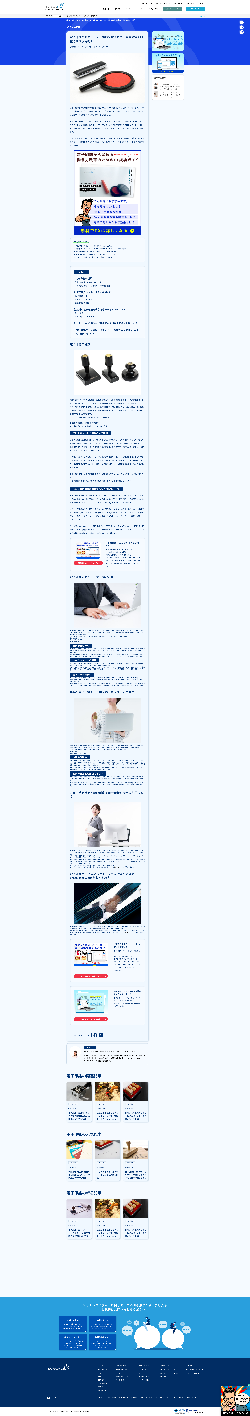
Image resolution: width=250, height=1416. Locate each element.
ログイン (200, 3)
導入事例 (117, 9)
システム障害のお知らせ (193, 1373)
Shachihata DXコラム (123, 1376)
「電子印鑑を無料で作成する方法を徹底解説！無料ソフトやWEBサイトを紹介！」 (102, 481)
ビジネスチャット (103, 1383)
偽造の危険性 (80, 313)
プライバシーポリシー (147, 1398)
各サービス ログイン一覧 (167, 1370)
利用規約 (134, 1398)
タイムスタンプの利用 (83, 299)
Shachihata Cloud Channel (59, 1398)
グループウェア (102, 1370)
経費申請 (100, 1387)
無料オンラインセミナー (123, 1370)
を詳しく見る (91, 976)
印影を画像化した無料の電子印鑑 (88, 282)
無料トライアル (196, 9)
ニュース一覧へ (198, 16)
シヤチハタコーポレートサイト (108, 1398)
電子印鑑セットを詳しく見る (88, 563)
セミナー (129, 9)
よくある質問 (154, 3)
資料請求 (90, 1019)
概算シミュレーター (145, 1373)
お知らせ (144, 3)
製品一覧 (106, 9)
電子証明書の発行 (82, 303)
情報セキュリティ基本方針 (187, 1398)
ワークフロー (102, 1373)
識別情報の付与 (81, 296)
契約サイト (177, 3)
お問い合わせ (166, 3)
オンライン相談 (144, 1380)
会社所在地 (124, 1398)
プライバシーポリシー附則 (166, 1398)
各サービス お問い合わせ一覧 (169, 1373)
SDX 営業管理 (102, 1390)
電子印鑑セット (102, 1380)
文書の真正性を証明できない (86, 316)
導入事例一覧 (120, 1380)
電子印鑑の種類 (84, 278)
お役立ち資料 (153, 9)
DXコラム (140, 9)
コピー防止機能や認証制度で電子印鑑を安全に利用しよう (106, 323)
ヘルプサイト (189, 3)
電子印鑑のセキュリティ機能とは (94, 292)
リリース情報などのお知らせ (194, 1370)
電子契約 (100, 1376)
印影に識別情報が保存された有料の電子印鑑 (92, 285)
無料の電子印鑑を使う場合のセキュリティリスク (102, 309)
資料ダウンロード (172, 9)
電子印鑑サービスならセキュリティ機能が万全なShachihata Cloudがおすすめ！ (107, 331)
